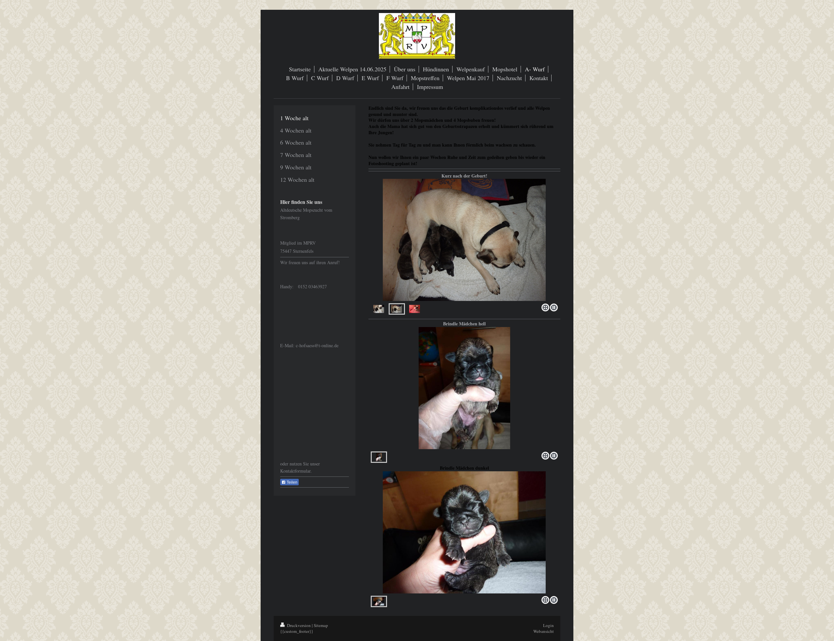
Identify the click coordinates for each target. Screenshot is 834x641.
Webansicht (543, 631)
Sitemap (321, 625)
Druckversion (299, 625)
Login (548, 625)
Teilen (291, 482)
